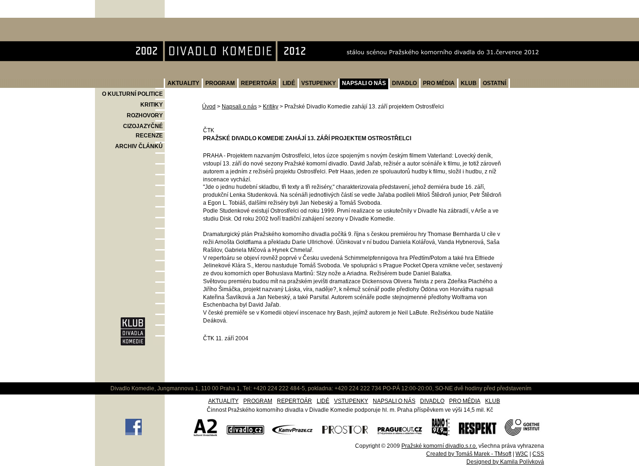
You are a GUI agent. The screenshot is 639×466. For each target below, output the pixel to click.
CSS (538, 454)
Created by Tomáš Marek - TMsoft (468, 454)
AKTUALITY (183, 83)
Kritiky (270, 106)
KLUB (469, 83)
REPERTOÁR (258, 83)
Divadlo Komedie (125, 23)
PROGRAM (220, 83)
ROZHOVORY (145, 115)
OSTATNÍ (494, 83)
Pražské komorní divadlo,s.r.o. (439, 446)
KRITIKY (151, 104)
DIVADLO (404, 83)
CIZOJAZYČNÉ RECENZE (143, 131)
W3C (522, 454)
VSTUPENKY (318, 83)
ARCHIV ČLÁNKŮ (139, 146)
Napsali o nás (239, 106)
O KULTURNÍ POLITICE (132, 94)
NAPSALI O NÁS (364, 83)
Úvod (209, 106)
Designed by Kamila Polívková (505, 462)
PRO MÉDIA (439, 83)
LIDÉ (289, 83)
